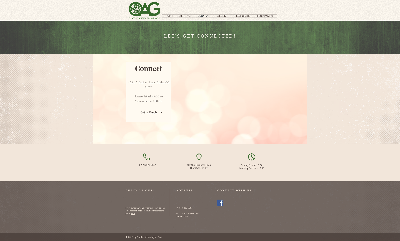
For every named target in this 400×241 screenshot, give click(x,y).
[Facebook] (220, 203)
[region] (200, 99)
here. (133, 213)
